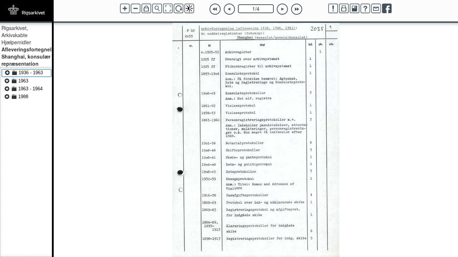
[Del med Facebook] (387, 9)
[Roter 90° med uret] (179, 9)
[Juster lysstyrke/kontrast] (189, 9)
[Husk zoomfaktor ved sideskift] (146, 9)
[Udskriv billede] (344, 9)
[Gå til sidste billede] (296, 9)
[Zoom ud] (136, 9)
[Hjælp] (365, 9)
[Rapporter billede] (333, 9)
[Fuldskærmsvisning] (168, 9)
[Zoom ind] (125, 9)
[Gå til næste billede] (282, 9)
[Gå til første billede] (215, 9)
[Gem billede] (355, 9)
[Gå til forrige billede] (229, 9)
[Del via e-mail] (376, 9)
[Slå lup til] (157, 9)
